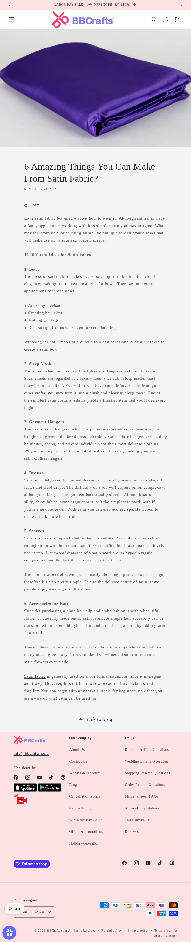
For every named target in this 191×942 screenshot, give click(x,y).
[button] (11, 20)
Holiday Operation (84, 843)
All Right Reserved (82, 930)
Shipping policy (165, 935)
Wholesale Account (85, 773)
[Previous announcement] (10, 5)
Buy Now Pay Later (85, 820)
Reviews (132, 831)
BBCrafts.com (57, 930)
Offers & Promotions (86, 831)
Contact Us (78, 761)
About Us (77, 749)
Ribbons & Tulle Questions (147, 749)
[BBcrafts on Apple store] (25, 790)
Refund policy (111, 930)
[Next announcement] (181, 5)
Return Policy (80, 808)
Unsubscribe (25, 767)
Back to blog (99, 719)
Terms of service (166, 930)
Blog (73, 785)
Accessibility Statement (144, 808)
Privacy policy (138, 930)
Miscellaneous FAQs (141, 796)
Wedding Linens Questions (147, 761)
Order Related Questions (145, 785)
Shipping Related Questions (147, 773)
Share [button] (34, 205)
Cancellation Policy (85, 796)
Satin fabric (35, 676)
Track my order (137, 820)
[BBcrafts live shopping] (20, 803)
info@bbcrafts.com (31, 753)
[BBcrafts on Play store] (49, 790)
